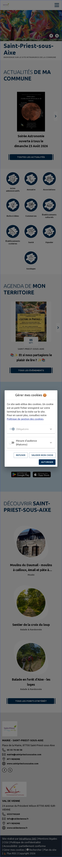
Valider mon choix (42, 455)
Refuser (20, 455)
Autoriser (47, 462)
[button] (31, 428)
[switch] (10, 442)
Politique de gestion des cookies (25, 419)
